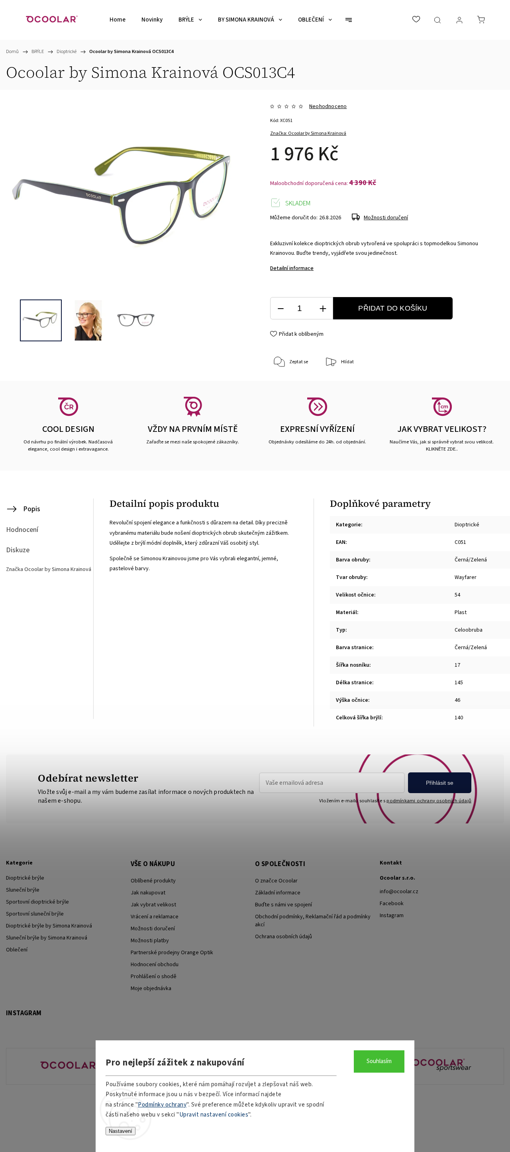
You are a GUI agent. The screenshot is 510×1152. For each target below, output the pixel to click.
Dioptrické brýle (25, 878)
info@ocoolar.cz (399, 892)
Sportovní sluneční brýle (35, 914)
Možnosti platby (150, 941)
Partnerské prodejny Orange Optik (172, 953)
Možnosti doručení (386, 218)
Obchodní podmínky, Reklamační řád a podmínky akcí (313, 921)
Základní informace (277, 893)
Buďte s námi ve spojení (283, 905)
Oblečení (16, 950)
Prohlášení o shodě (154, 977)
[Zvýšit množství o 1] (323, 308)
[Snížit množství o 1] (280, 308)
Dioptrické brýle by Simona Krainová (49, 926)
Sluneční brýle (22, 890)
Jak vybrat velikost (153, 905)
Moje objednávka (151, 988)
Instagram (392, 916)
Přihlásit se (439, 783)
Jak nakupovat (148, 893)
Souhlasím (379, 1061)
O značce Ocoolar (276, 881)
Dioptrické (467, 525)
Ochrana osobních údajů (283, 937)
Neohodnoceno (328, 106)
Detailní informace (292, 268)
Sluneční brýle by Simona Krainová (46, 938)
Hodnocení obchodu (154, 965)
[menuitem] (118, 20)
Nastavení (120, 1131)
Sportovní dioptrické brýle (37, 902)
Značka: (308, 133)
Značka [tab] (48, 569)
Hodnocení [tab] (22, 530)
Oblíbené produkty (153, 881)
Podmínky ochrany (162, 1105)
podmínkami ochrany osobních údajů (428, 800)
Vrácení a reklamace (154, 917)
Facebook (392, 904)
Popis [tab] (31, 509)
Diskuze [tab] (17, 550)
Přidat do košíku (392, 308)
